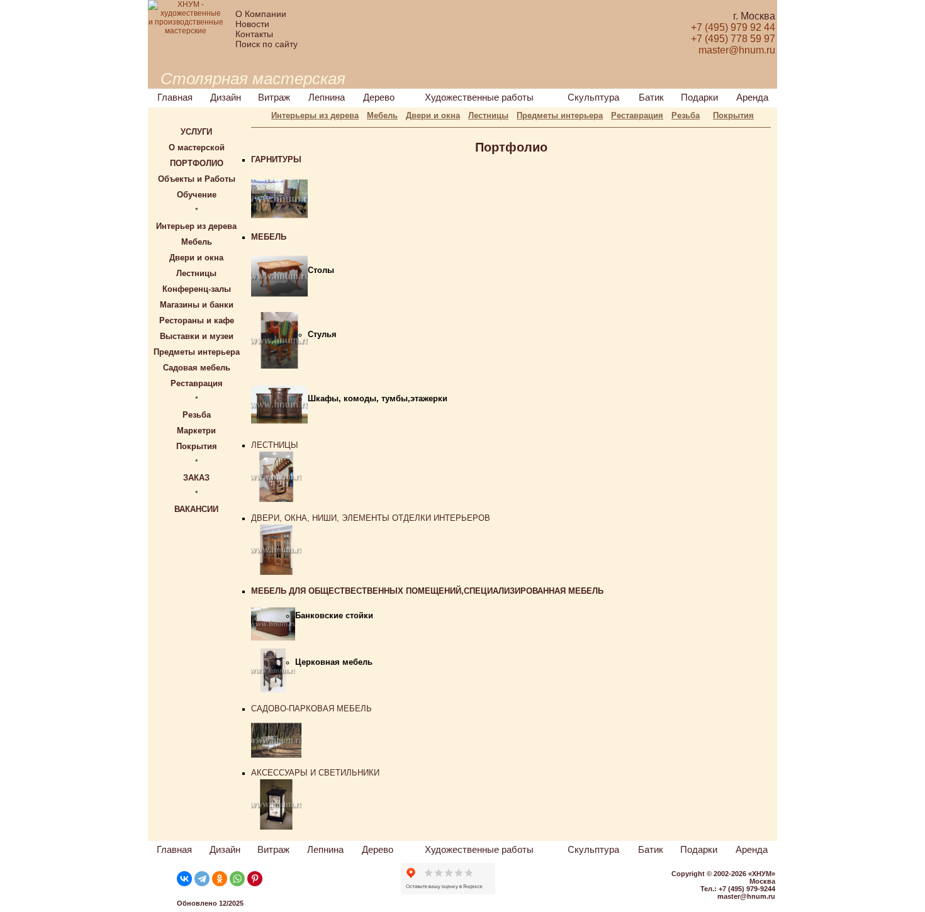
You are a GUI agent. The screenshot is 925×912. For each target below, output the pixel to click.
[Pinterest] (254, 878)
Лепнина (326, 97)
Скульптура (593, 97)
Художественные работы (479, 97)
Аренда (752, 97)
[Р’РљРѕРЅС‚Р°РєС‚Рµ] (184, 878)
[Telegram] (202, 878)
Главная (175, 97)
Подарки (699, 97)
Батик (651, 97)
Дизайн (225, 97)
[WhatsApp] (237, 878)
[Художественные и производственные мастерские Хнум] (185, 30)
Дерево (379, 97)
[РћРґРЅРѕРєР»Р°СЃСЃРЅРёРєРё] (219, 878)
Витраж (274, 97)
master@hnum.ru (746, 896)
